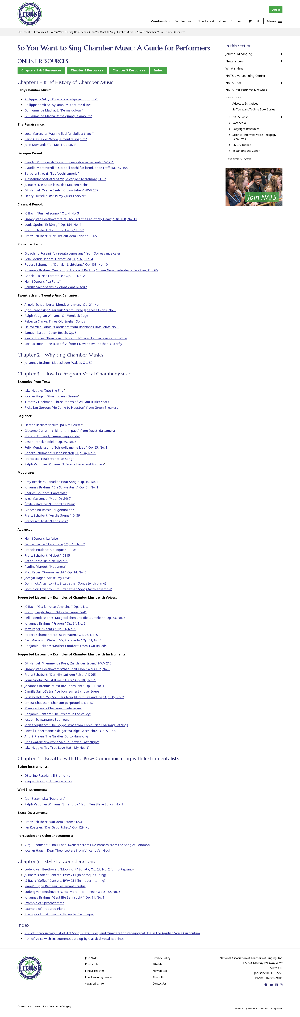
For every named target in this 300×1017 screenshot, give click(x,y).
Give (222, 21)
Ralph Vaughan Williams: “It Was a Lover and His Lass (64, 464)
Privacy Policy (161, 958)
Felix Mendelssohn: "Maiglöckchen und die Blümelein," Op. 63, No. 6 (74, 618)
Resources (40, 32)
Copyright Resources (245, 129)
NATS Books (240, 117)
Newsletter (160, 970)
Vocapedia (239, 123)
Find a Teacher (94, 970)
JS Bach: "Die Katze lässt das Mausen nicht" (56, 185)
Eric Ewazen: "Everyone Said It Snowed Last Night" (61, 742)
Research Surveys (238, 159)
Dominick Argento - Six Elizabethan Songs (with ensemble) (68, 589)
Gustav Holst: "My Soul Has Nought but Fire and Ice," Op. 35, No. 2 (74, 697)
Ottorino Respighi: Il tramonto (47, 775)
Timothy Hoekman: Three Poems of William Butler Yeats (66, 402)
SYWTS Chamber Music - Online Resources (161, 32)
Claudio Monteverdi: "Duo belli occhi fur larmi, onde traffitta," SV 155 (76, 168)
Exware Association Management (265, 1008)
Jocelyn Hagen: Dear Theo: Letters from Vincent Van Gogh (67, 850)
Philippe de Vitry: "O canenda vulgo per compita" (61, 99)
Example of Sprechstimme (44, 903)
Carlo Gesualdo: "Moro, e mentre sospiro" (55, 139)
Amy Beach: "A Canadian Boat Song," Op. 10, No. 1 (61, 482)
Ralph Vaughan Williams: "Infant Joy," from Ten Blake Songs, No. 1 (73, 804)
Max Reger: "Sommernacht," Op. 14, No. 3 (55, 572)
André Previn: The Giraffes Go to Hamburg (56, 736)
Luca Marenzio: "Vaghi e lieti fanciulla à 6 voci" (59, 133)
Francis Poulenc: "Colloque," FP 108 (50, 550)
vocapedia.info (94, 983)
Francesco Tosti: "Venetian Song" (49, 459)
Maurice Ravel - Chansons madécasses (52, 708)
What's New (234, 68)
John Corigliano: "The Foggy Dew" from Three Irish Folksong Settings (76, 725)
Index (158, 70)
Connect (237, 21)
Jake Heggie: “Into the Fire (44, 390)
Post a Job (91, 964)
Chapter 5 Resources (129, 70)
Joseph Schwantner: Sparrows (46, 719)
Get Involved (183, 21)
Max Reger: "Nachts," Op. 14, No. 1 (50, 629)
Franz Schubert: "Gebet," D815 (47, 555)
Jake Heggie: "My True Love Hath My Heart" (56, 747)
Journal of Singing (239, 54)
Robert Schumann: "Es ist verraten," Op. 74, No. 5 (61, 635)
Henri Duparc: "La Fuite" (42, 281)
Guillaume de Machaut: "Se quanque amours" (58, 116)
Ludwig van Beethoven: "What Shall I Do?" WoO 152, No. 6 (67, 669)
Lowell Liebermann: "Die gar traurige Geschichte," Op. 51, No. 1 (71, 731)
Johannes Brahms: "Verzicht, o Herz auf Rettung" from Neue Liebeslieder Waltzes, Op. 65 (91, 270)
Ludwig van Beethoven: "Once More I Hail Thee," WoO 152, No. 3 (72, 892)
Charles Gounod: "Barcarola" (45, 493)
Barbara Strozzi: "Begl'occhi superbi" (51, 173)
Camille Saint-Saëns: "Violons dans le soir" (55, 287)
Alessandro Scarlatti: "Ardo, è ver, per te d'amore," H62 (65, 179)
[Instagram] (281, 984)
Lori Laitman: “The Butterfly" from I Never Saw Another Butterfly (73, 344)
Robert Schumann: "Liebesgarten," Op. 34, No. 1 (60, 453)
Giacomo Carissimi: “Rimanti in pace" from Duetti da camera (69, 430)
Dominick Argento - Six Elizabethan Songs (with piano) (65, 583)
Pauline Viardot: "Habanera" (45, 566)
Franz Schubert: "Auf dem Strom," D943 (54, 822)
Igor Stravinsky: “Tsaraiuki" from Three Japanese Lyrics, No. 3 (70, 310)
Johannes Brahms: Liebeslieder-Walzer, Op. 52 (58, 363)
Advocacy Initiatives (245, 103)
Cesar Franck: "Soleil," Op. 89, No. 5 (50, 442)
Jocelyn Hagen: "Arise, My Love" (47, 578)
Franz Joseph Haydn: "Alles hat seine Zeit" (55, 612)
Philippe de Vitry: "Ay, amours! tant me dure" (57, 105)
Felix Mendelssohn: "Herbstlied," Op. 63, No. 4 (58, 259)
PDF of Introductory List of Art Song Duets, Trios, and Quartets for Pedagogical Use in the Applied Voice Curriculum (112, 933)
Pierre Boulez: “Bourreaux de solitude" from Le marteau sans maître (75, 338)
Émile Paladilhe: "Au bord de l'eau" (49, 504)
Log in (276, 9)
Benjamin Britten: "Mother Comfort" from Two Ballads (65, 646)
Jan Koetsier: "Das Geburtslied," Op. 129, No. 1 (58, 827)
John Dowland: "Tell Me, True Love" (50, 145)
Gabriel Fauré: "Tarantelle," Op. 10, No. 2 (54, 276)
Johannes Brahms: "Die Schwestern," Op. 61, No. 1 (61, 487)
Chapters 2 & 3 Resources (41, 70)
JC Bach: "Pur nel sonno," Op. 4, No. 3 (51, 213)
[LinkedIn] (276, 984)
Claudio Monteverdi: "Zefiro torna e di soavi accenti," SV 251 (69, 162)
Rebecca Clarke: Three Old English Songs (54, 321)
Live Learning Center (98, 977)
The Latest (206, 21)
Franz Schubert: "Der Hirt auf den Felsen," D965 (60, 674)
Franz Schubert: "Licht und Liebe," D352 (54, 230)
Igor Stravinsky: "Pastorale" (44, 798)
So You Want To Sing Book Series (69, 32)
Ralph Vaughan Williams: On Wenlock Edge (56, 316)
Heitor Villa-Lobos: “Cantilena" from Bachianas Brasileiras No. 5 (71, 327)
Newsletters (235, 61)
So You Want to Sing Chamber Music (112, 32)
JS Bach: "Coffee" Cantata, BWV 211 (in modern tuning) (64, 880)
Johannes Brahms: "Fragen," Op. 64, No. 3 (55, 623)
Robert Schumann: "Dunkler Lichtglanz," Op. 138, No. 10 (66, 264)
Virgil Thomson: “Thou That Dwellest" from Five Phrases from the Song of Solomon (87, 845)
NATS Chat (233, 83)
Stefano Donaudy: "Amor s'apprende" (52, 436)
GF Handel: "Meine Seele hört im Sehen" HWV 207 (61, 190)
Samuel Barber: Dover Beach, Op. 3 (50, 333)
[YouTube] (271, 984)
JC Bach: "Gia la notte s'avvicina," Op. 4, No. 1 (57, 606)
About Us (159, 977)
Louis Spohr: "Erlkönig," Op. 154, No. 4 (52, 224)
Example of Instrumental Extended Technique (59, 914)
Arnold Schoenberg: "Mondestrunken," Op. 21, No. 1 (63, 304)
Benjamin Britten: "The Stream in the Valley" (57, 714)
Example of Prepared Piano (44, 909)
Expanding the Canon (246, 151)
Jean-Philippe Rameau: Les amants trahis (54, 886)
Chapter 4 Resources (87, 70)
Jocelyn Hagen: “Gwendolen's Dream (51, 396)
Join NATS (91, 958)
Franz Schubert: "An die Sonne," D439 (52, 515)
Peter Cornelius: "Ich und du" (46, 561)
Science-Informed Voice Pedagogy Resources (254, 137)
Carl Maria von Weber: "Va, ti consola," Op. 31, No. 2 (63, 640)
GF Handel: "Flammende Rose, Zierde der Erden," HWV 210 (67, 663)
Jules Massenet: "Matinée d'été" (47, 498)
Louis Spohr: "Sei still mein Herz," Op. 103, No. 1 (60, 680)
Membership (160, 21)
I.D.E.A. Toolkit (241, 145)
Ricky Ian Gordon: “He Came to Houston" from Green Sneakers (71, 407)
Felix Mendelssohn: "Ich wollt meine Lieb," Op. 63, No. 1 (65, 447)
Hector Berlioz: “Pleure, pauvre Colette (53, 425)
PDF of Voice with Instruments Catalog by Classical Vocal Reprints (74, 939)
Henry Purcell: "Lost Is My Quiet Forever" (55, 196)
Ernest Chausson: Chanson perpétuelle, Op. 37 (59, 703)
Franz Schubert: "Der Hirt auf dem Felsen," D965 (60, 236)
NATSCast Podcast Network (246, 90)
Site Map (158, 964)
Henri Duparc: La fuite (41, 538)
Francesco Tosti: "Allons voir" (46, 521)
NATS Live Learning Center (245, 76)
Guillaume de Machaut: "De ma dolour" (53, 110)
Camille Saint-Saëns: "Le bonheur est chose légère (61, 691)
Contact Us (160, 983)
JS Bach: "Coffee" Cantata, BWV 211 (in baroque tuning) (65, 875)
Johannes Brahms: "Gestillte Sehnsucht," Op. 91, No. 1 (64, 686)
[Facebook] (265, 984)
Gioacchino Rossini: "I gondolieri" (49, 510)
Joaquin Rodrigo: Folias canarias (48, 781)
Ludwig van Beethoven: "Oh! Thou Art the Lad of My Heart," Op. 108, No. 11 (80, 219)
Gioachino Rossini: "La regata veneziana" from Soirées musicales (72, 253)
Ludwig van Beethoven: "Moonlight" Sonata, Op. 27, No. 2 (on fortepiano (78, 869)
